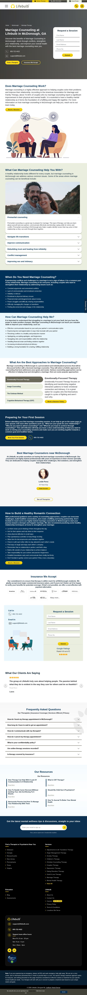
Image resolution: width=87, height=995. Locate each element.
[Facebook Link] (9, 950)
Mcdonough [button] (15, 25)
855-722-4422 (57, 1)
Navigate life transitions (18, 237)
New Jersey (11, 859)
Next (81, 685)
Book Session (43, 488)
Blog (8, 895)
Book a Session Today (56, 401)
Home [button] (7, 25)
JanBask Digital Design (53, 987)
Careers (54, 901)
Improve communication (18, 243)
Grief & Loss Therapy (54, 874)
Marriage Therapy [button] (26, 25)
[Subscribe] (64, 827)
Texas (9, 865)
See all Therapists (43, 499)
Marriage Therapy (53, 877)
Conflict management (17, 255)
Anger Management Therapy (56, 853)
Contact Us (50, 898)
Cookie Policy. (32, 990)
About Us (50, 895)
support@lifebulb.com (17, 56)
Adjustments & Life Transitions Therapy (60, 850)
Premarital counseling (17, 217)
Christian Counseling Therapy (57, 862)
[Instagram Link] (14, 950)
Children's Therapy (53, 859)
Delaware (10, 850)
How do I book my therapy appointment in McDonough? (29, 719)
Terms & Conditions (53, 907)
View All (49, 883)
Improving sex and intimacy (20, 261)
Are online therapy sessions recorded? (23, 748)
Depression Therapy (53, 868)
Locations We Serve (53, 910)
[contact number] (76, 6)
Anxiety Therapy (52, 856)
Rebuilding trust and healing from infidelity (26, 249)
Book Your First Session (16, 437)
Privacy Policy (51, 904)
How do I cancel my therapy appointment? (24, 737)
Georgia (9, 853)
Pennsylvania (11, 862)
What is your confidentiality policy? (21, 743)
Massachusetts (12, 856)
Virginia (9, 868)
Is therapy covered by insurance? (20, 754)
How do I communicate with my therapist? (24, 731)
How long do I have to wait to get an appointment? (27, 725)
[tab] (24, 379)
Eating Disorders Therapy (55, 871)
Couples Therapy (52, 865)
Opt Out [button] (63, 991)
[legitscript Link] (12, 959)
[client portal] (82, 6)
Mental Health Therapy (54, 880)
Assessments (11, 898)
